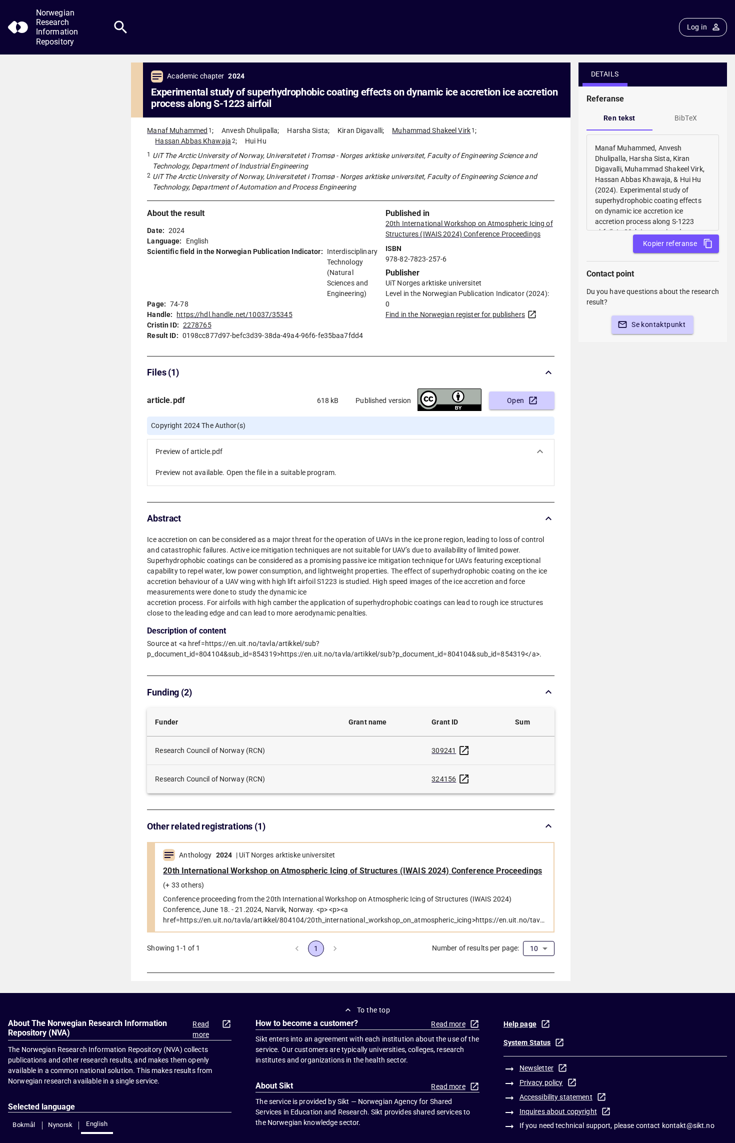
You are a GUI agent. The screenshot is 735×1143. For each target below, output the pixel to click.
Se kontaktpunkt (659, 324)
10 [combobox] (534, 948)
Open (515, 400)
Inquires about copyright (558, 1112)
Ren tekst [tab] (620, 118)
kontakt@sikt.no (688, 1126)
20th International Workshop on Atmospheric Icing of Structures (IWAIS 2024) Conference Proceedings (352, 871)
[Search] (121, 27)
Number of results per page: (476, 948)
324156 (444, 779)
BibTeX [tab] (685, 118)
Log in (697, 27)
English (97, 1124)
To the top (373, 1010)
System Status (527, 1042)
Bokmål (23, 1124)
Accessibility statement (556, 1097)
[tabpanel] (652, 182)
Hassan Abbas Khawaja (193, 141)
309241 (444, 750)
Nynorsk (60, 1124)
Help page (520, 1024)
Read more (200, 1029)
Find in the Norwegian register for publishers (455, 314)
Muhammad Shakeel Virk (431, 130)
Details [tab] (605, 74)
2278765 (197, 325)
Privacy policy (541, 1082)
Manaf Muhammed (177, 130)
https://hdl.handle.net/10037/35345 (234, 314)
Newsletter (537, 1068)
